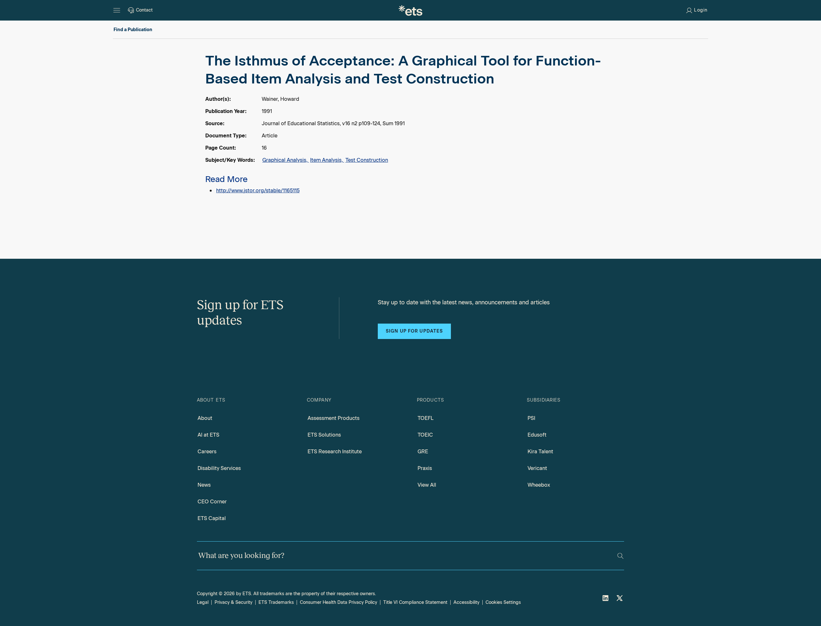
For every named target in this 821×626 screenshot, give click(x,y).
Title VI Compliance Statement (415, 602)
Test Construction (366, 160)
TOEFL (426, 418)
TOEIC (425, 435)
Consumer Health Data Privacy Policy (338, 602)
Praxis (425, 468)
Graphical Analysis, (285, 160)
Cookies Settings (503, 602)
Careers (207, 451)
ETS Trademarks (276, 602)
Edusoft (537, 435)
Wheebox (539, 485)
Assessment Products (334, 418)
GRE (423, 451)
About (205, 418)
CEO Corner (212, 502)
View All (427, 485)
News (204, 485)
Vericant (537, 468)
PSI (531, 418)
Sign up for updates (414, 331)
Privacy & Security (233, 602)
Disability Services (219, 468)
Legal (202, 602)
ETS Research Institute (335, 451)
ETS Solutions (324, 435)
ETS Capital (212, 518)
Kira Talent (540, 451)
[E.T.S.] (410, 10)
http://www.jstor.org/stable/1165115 (258, 190)
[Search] (620, 556)
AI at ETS (208, 435)
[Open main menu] (117, 10)
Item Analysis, (327, 160)
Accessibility (466, 602)
